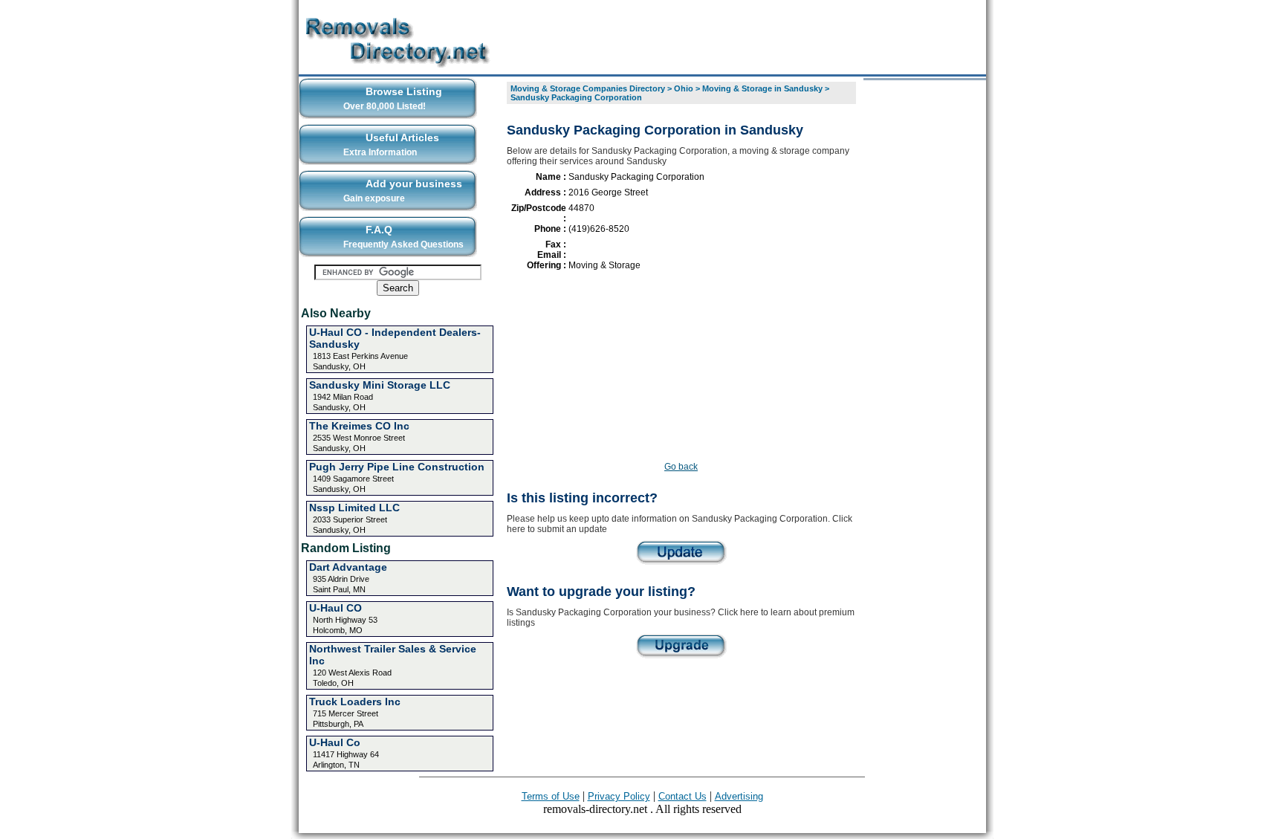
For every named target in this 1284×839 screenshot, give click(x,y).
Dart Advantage (348, 567)
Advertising (739, 796)
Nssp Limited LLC (354, 508)
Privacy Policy (619, 796)
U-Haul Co (334, 742)
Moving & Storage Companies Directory (587, 88)
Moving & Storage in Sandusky (762, 88)
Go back (681, 466)
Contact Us (682, 796)
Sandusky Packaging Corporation (576, 97)
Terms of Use (551, 796)
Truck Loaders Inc (355, 701)
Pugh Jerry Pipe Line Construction (396, 467)
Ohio (683, 88)
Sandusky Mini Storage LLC (379, 385)
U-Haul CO (335, 608)
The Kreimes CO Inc (359, 426)
